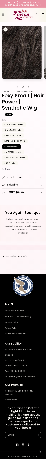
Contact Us (11, 399)
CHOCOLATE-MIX (12, 135)
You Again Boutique (19, 456)
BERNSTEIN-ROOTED (14, 124)
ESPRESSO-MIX (11, 146)
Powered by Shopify (31, 456)
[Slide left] (17, 87)
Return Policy (11, 328)
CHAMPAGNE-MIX (12, 130)
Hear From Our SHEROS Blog (18, 316)
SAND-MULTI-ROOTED (15, 157)
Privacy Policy (11, 322)
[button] (3, 14)
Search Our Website (14, 310)
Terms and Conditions (15, 334)
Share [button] (7, 169)
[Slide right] (28, 87)
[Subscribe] (38, 435)
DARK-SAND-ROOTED (14, 141)
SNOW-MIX (9, 163)
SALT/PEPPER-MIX (12, 152)
